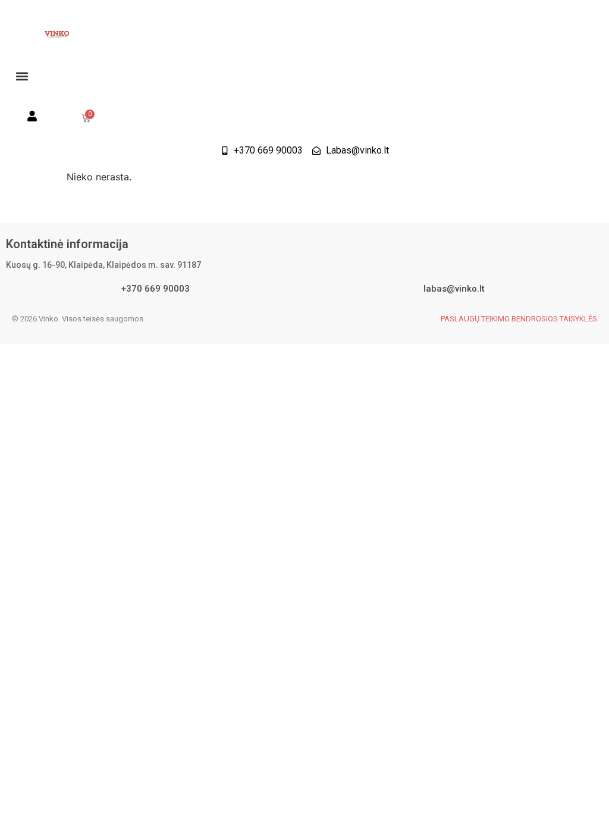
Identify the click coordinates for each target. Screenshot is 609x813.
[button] (22, 76)
